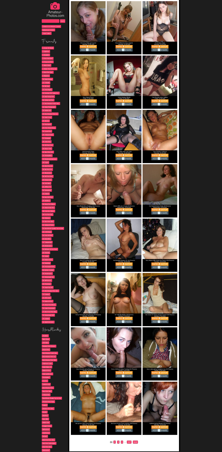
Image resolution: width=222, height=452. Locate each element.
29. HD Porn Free (48, 145)
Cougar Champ (47, 426)
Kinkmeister (46, 450)
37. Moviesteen (47, 173)
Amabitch (45, 335)
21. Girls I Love (47, 117)
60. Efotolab (46, 252)
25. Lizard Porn (47, 131)
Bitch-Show (46, 339)
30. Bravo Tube (47, 148)
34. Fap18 (45, 162)
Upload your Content (48, 30)
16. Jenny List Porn (48, 100)
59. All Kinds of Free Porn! (50, 249)
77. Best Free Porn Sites (49, 311)
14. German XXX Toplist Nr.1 (51, 93)
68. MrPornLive (47, 280)
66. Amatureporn (47, 273)
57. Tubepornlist (47, 242)
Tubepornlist (46, 394)
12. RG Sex (46, 86)
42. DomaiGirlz (47, 190)
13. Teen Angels (47, 89)
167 (129, 442)
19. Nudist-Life (47, 110)
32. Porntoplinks (47, 155)
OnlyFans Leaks (47, 363)
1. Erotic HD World (48, 48)
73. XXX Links (47, 298)
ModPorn (45, 415)
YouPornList (46, 433)
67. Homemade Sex (48, 277)
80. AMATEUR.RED (48, 322)
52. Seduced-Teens (48, 225)
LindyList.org (46, 384)
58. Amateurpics (47, 245)
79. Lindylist (46, 318)
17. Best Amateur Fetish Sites (51, 103)
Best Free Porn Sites (48, 440)
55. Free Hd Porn (47, 235)
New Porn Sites (47, 446)
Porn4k (45, 412)
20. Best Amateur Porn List (50, 114)
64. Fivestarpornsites (49, 266)
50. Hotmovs (46, 218)
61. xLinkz (45, 256)
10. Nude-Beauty (47, 79)
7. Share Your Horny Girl (49, 69)
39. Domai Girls (47, 180)
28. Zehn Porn (47, 141)
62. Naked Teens (47, 259)
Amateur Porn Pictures (49, 346)
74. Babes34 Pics (47, 301)
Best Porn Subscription (49, 443)
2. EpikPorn (46, 51)
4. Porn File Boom (48, 58)
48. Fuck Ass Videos (48, 211)
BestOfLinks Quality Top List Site (52, 398)
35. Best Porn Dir (47, 166)
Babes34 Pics (46, 370)
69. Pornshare (47, 284)
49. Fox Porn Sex (47, 214)
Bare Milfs (45, 419)
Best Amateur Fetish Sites (50, 353)
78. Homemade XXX (48, 315)
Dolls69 (45, 405)
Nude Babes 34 (47, 367)
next (135, 442)
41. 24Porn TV (47, 186)
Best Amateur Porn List (49, 356)
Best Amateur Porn (48, 388)
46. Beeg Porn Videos (49, 204)
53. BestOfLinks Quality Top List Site (53, 228)
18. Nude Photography (49, 107)
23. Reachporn (47, 124)
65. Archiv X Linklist (48, 270)
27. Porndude (46, 138)
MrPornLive (46, 429)
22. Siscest (46, 121)
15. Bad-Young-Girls (48, 96)
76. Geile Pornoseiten (49, 308)
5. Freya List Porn (48, 62)
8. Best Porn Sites (48, 72)
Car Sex (45, 381)
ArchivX (45, 436)
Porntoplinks (46, 377)
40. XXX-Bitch (46, 183)
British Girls (46, 422)
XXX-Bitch (45, 342)
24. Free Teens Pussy (49, 127)
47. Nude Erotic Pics (48, 207)
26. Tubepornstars (48, 134)
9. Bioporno (46, 75)
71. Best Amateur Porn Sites (50, 291)
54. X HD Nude (47, 232)
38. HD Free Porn (48, 176)
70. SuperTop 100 (48, 287)
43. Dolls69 (46, 193)
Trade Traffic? (47, 33)
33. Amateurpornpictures (49, 159)
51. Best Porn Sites (48, 221)
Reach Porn (46, 349)
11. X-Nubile (46, 82)
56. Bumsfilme (47, 239)
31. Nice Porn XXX (48, 152)
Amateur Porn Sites (48, 408)
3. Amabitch (46, 55)
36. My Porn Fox (47, 169)
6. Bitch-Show (46, 65)
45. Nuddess (46, 200)
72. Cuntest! (46, 294)
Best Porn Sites (47, 391)
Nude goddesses (47, 374)
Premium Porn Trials (48, 401)
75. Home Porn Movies (49, 304)
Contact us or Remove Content (51, 26)
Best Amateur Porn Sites (49, 360)
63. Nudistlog (46, 263)
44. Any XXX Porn (48, 197)
